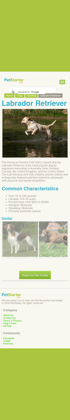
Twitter (7, 341)
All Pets (7, 326)
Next (65, 238)
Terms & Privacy (12, 320)
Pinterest (8, 343)
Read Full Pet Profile (35, 275)
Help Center (9, 323)
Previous (4, 238)
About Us (8, 315)
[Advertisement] (35, 36)
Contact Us (9, 318)
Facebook (8, 338)
